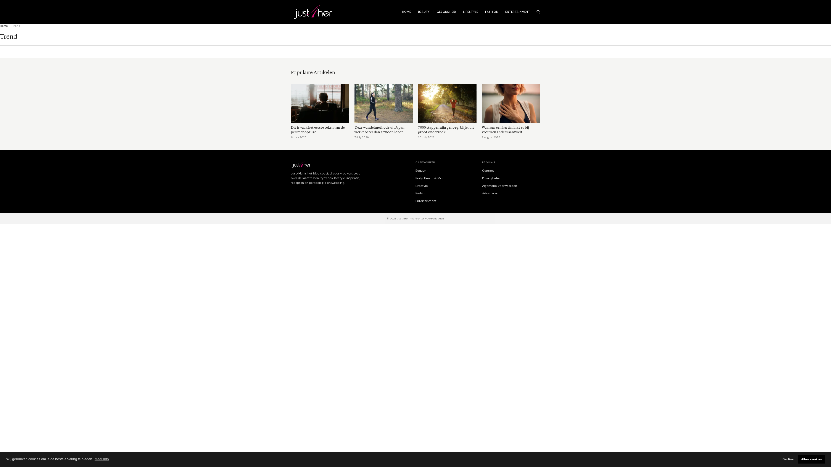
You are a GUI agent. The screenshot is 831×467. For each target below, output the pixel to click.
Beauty (424, 12)
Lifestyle (470, 12)
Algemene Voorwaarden (499, 186)
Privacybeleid (491, 178)
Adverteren (490, 193)
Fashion (491, 12)
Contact (488, 171)
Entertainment (517, 12)
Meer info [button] (102, 459)
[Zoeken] (538, 12)
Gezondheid (446, 12)
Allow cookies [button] (811, 459)
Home (406, 12)
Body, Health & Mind (430, 178)
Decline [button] (788, 459)
